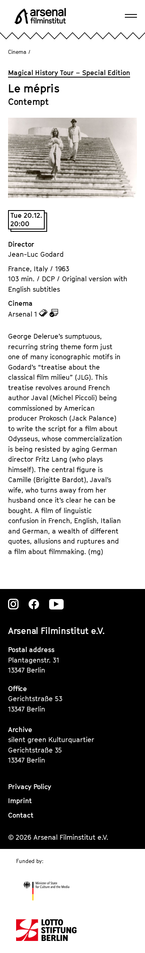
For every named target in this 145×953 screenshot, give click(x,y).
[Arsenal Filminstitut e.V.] (40, 16)
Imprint (20, 801)
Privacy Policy (29, 787)
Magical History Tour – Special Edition (69, 73)
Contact (20, 815)
